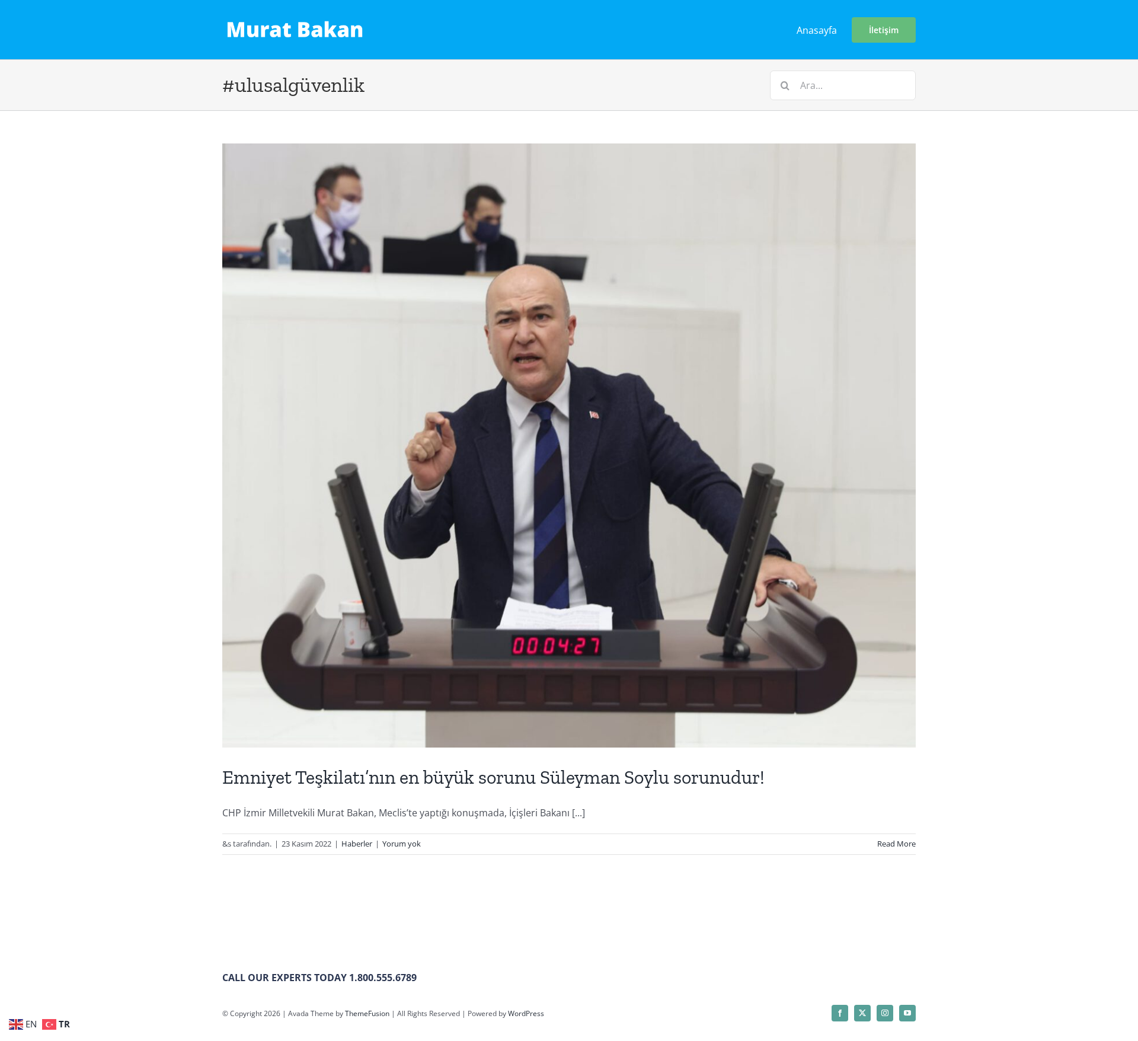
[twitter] (862, 1013)
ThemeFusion (367, 1013)
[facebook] (840, 1013)
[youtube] (907, 1013)
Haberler (356, 843)
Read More (896, 843)
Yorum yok (401, 843)
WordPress (526, 1013)
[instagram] (885, 1013)
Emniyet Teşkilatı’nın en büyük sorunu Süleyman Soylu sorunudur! (493, 777)
